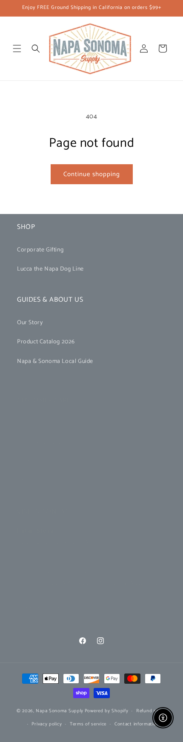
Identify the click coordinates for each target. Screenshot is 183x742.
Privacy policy (46, 724)
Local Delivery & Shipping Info (57, 443)
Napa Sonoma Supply (59, 711)
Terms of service (88, 724)
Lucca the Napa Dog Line (50, 269)
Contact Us (31, 423)
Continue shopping (91, 174)
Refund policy (151, 711)
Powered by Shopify (107, 711)
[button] (17, 48)
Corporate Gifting (40, 250)
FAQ (23, 481)
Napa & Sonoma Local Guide (55, 361)
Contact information (136, 724)
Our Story (30, 323)
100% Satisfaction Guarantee (55, 462)
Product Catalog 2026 (46, 342)
